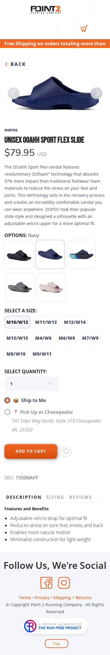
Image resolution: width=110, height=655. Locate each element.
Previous (13, 93)
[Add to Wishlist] (66, 451)
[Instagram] (64, 583)
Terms (25, 597)
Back (17, 64)
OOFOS (11, 130)
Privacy (42, 597)
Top (56, 643)
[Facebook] (46, 583)
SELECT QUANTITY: (25, 371)
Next (96, 93)
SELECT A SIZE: (20, 310)
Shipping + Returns (72, 597)
